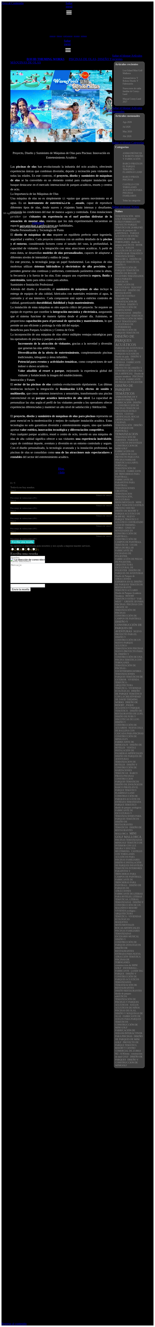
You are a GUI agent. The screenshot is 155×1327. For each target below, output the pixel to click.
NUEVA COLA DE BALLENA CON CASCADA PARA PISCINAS (129, 731)
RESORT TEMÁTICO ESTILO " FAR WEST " (128, 599)
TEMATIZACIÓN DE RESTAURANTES (126, 986)
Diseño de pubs (122, 357)
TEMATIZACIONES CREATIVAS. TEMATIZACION (125, 491)
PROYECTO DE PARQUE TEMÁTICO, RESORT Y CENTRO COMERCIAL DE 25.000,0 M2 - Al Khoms (128, 1048)
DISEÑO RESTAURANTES (128, 991)
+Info (61, 472)
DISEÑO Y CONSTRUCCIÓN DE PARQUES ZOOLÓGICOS (128, 942)
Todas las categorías (131, 200)
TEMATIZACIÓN (124, 216)
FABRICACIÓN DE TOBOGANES (125, 240)
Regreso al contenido (14, 1323)
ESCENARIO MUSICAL (127, 936)
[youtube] (73, 201)
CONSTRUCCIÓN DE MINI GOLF (126, 1026)
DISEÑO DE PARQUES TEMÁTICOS (125, 389)
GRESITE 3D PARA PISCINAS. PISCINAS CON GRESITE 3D (129, 604)
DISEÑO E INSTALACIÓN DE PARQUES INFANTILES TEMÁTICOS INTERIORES (129, 865)
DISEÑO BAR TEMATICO (129, 253)
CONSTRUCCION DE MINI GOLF (126, 447)
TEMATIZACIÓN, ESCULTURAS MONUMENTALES (124, 500)
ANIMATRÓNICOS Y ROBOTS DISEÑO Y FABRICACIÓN (126, 400)
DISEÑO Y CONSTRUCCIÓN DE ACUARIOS (126, 725)
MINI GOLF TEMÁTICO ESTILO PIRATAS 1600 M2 (129, 505)
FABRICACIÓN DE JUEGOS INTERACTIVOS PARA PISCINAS (128, 1033)
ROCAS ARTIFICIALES (127, 927)
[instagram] (64, 201)
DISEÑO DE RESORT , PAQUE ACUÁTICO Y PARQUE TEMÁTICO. (127, 706)
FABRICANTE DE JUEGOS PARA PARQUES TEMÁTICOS (128, 1019)
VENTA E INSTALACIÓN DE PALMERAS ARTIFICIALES (129, 751)
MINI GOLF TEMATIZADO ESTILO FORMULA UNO (127, 219)
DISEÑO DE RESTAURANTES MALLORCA (128, 830)
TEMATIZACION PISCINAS (129, 648)
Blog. (61, 468)
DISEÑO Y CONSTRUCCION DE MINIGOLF (126, 1062)
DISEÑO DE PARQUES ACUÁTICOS (125, 340)
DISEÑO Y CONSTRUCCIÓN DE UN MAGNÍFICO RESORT (129, 905)
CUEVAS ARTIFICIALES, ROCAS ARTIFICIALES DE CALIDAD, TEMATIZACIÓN (127, 420)
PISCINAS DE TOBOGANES (122, 961)
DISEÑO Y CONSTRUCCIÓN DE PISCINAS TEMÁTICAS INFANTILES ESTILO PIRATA (128, 408)
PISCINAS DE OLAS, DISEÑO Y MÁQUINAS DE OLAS (129, 1013)
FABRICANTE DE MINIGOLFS (124, 743)
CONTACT (38, 223)
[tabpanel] (38, 225)
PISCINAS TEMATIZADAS (128, 840)
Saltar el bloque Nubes (125, 206)
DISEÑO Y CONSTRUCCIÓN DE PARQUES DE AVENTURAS (128, 626)
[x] (64, 209)
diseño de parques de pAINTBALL (125, 232)
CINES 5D (130, 528)
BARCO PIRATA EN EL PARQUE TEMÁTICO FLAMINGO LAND (126, 790)
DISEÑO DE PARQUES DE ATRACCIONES (128, 888)
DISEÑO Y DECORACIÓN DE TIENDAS (128, 360)
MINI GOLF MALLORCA (128, 835)
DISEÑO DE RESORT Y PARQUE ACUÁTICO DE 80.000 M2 (127, 514)
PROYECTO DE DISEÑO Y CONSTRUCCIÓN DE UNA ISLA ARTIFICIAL (128, 371)
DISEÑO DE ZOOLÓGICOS (129, 784)
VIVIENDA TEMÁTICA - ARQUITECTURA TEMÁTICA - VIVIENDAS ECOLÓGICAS (128, 685)
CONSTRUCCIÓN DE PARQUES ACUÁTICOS (127, 797)
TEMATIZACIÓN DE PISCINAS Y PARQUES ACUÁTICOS (127, 1002)
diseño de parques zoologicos (128, 807)
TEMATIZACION (126, 434)
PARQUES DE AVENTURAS (129, 348)
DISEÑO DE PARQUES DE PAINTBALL (128, 428)
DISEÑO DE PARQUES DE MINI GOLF (129, 1039)
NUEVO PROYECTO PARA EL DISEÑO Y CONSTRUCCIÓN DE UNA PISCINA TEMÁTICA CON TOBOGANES (128, 657)
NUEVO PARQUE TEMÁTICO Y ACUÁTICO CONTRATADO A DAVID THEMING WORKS (129, 522)
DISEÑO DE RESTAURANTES (124, 949)
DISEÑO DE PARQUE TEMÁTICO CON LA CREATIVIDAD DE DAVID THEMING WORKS (128, 697)
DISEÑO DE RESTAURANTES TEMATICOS (124, 825)
